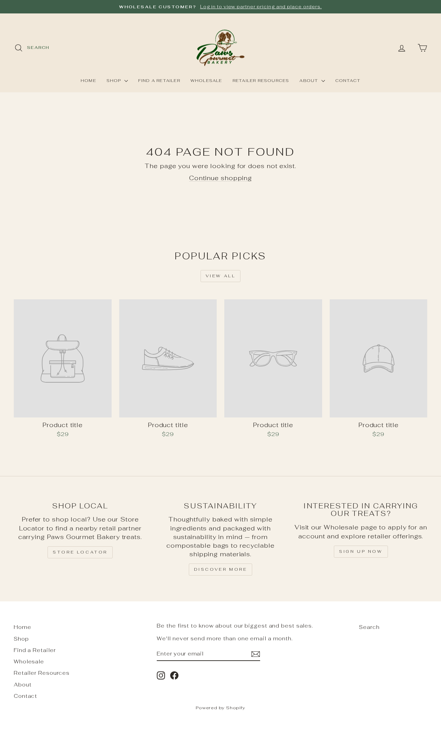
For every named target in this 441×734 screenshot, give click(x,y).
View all (221, 276)
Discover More (220, 569)
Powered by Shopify (220, 708)
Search (369, 627)
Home (88, 80)
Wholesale (206, 80)
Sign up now (361, 551)
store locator (80, 552)
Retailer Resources (261, 80)
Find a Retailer (159, 80)
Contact (347, 80)
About (309, 80)
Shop (114, 80)
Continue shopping (220, 178)
